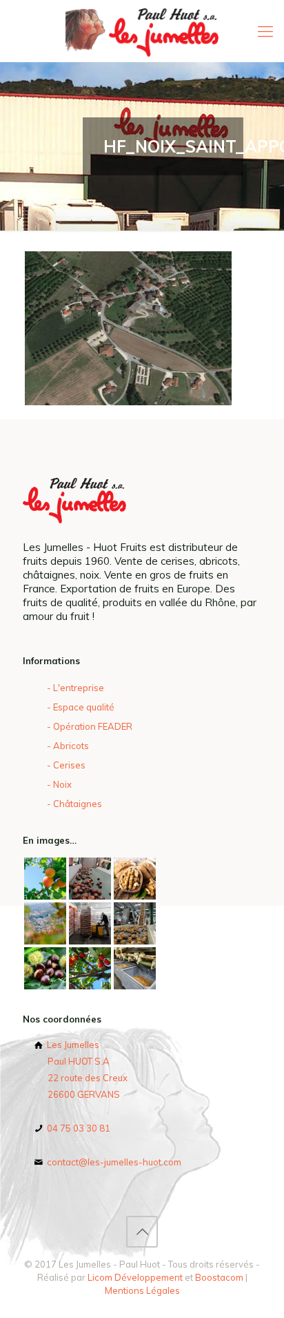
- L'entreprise (75, 687)
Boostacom (219, 1277)
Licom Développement (135, 1277)
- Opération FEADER (89, 726)
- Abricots (68, 745)
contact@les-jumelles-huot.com (113, 1161)
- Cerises (66, 765)
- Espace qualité (80, 707)
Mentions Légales (142, 1290)
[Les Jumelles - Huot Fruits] (142, 31)
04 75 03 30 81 (77, 1128)
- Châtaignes (74, 803)
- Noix (59, 784)
